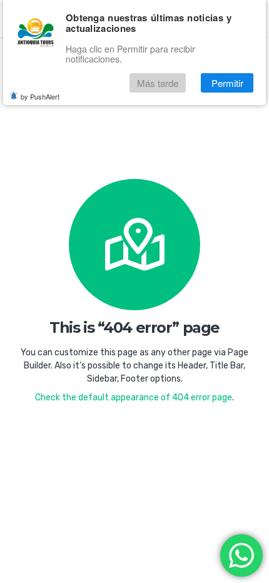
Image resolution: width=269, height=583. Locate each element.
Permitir (227, 82)
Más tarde (157, 82)
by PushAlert (40, 96)
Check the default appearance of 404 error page (133, 397)
